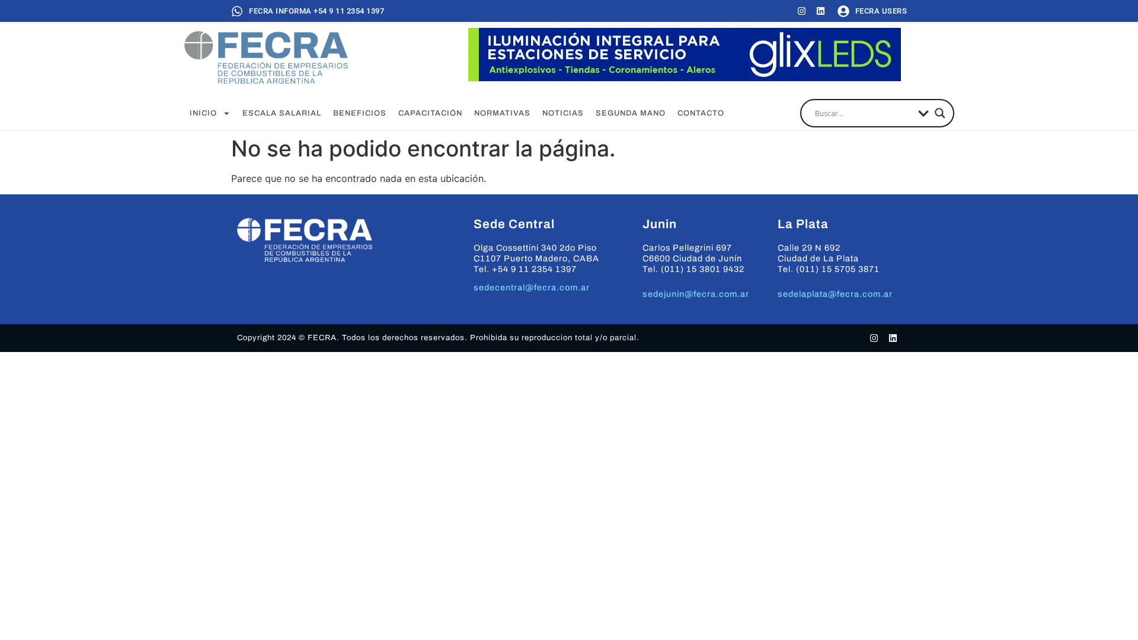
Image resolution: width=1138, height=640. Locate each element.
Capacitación (430, 113)
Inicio (203, 113)
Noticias (563, 113)
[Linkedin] (821, 11)
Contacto (700, 113)
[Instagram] (802, 11)
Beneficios (359, 113)
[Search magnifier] (940, 113)
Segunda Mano (631, 113)
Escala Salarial (281, 113)
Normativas (502, 113)
